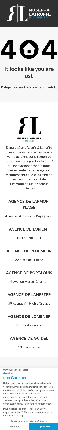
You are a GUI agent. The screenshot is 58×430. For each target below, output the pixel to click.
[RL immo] (29, 22)
